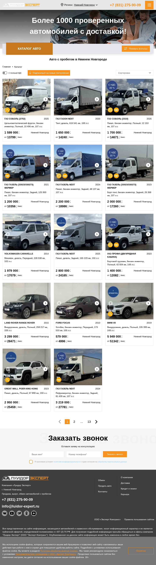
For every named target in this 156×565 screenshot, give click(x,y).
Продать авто (105, 486)
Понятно (141, 551)
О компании (127, 477)
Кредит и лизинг (129, 488)
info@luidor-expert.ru (20, 506)
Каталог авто (29, 48)
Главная (6, 66)
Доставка (125, 483)
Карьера (125, 494)
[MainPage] (21, 5)
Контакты (102, 491)
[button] (45, 99)
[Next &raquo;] (96, 422)
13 (89, 421)
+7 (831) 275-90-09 (125, 5)
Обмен (101, 480)
